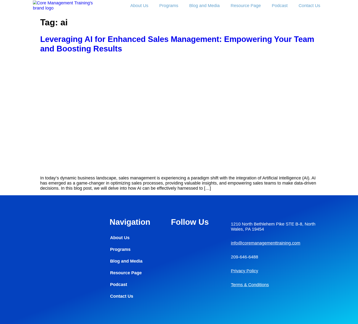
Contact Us (309, 5)
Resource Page (246, 5)
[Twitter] (190, 251)
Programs (168, 5)
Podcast (280, 5)
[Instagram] (190, 237)
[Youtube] (177, 251)
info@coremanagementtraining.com (265, 243)
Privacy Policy (244, 270)
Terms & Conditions (250, 284)
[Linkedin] (177, 237)
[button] (133, 273)
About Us (139, 5)
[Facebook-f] (204, 237)
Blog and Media (204, 5)
